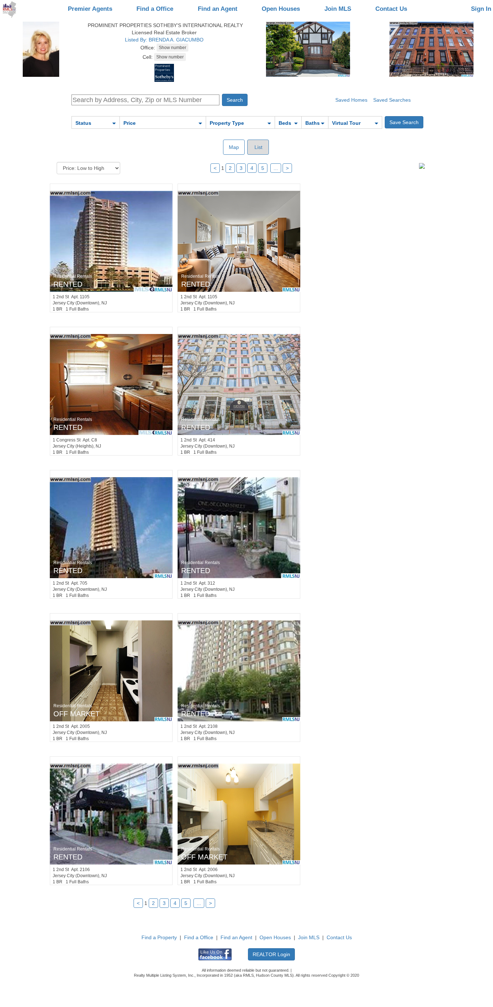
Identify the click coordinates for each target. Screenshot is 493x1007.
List (257, 147)
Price (129, 123)
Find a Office (154, 8)
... (276, 168)
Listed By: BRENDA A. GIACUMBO (164, 40)
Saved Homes (351, 100)
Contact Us (391, 8)
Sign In (481, 8)
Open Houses (281, 8)
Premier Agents (90, 8)
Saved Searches (392, 100)
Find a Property (159, 937)
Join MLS (337, 8)
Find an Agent (217, 8)
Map (234, 147)
